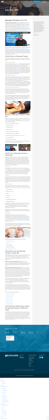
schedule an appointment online (10, 319)
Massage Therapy (8, 7)
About (18, 1)
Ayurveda (17, 63)
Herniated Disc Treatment (10, 294)
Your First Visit (4, 414)
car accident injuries (20, 169)
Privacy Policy (30, 360)
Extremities (4, 392)
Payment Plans (4, 410)
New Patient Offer (36, 1)
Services (22, 1)
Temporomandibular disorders (11, 248)
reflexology (17, 68)
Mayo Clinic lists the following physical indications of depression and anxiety (18, 187)
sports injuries (13, 169)
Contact (31, 1)
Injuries (3, 394)
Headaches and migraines (10, 241)
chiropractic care (7, 257)
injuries (6, 169)
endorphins (18, 205)
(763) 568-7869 (44, 2)
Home (15, 1)
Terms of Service (31, 361)
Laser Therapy (4, 396)
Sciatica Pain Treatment (10, 303)
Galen (17, 83)
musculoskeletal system (24, 258)
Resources (26, 1)
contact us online (25, 30)
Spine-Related (4, 390)
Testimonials (4, 412)
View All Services (4, 386)
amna (19, 70)
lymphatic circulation (21, 135)
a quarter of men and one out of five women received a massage (18, 48)
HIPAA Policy (30, 359)
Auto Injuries (4, 398)
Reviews (30, 362)
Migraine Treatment (9, 301)
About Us (3, 381)
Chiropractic (4, 388)
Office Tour (4, 383)
